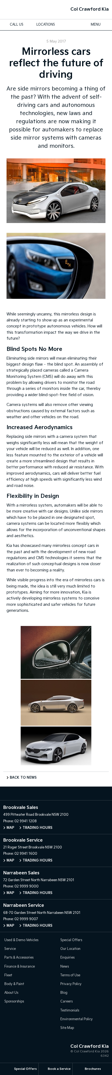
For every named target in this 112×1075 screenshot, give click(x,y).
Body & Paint (14, 984)
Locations (45, 25)
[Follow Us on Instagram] (50, 793)
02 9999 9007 (26, 919)
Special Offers (71, 940)
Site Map (67, 1028)
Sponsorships (14, 1001)
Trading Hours (37, 828)
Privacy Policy (71, 984)
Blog (63, 993)
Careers (66, 1001)
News (64, 967)
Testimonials (69, 1010)
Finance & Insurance (19, 967)
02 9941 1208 (25, 821)
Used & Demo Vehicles (21, 940)
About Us (11, 993)
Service (10, 949)
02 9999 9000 (26, 886)
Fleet (8, 975)
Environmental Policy (76, 1019)
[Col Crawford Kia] (12, 10)
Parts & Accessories (18, 958)
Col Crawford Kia (89, 9)
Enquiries (67, 958)
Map (10, 828)
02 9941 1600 (25, 854)
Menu (96, 25)
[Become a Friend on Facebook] (62, 793)
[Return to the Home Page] (10, 1051)
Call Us (16, 25)
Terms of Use (70, 975)
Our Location (70, 949)
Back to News (23, 778)
